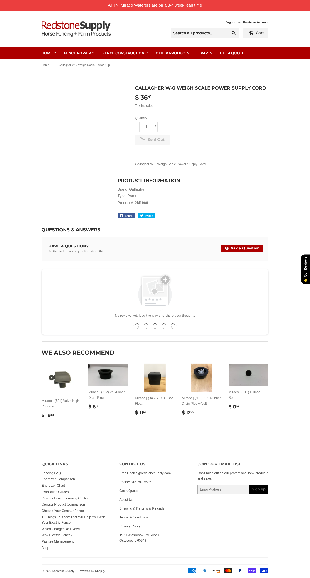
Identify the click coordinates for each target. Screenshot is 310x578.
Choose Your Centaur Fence (63, 511)
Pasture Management (58, 541)
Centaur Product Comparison (63, 504)
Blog (45, 548)
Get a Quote (128, 491)
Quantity (141, 118)
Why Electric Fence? (57, 535)
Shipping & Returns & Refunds (142, 508)
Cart (259, 33)
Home (48, 53)
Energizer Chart (53, 485)
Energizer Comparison (58, 479)
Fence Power (78, 53)
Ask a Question (244, 248)
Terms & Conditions (133, 517)
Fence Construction (123, 53)
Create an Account (255, 22)
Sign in (231, 22)
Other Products (173, 53)
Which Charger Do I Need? (61, 529)
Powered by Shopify (92, 571)
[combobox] (205, 33)
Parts (206, 53)
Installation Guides (55, 492)
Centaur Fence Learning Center (65, 498)
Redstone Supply (63, 571)
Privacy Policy (130, 526)
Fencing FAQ (51, 473)
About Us (126, 499)
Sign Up (259, 489)
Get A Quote (232, 53)
